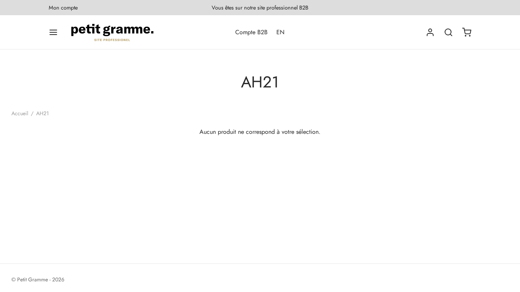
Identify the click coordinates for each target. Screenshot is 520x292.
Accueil (19, 113)
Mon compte (63, 7)
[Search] (448, 32)
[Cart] (466, 32)
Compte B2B (251, 32)
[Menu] (53, 32)
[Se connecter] (430, 32)
